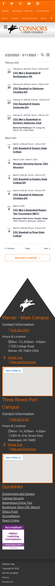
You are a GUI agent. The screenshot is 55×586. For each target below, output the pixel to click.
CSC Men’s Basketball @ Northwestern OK (27, 74)
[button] (5, 27)
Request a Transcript (29, 18)
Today (27, 248)
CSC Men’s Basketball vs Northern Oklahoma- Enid (27, 121)
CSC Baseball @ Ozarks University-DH (26, 105)
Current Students (42, 11)
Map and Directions (23, 362)
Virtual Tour (15, 357)
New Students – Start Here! (22, 11)
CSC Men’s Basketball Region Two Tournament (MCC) (29, 211)
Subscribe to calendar (26, 257)
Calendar (5, 11)
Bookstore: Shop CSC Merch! (21, 507)
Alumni (4, 18)
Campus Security (13, 498)
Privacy (5, 577)
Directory (14, 18)
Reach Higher (11, 520)
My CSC (44, 18)
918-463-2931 (20, 330)
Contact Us (7, 582)
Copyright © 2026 (10, 568)
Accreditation (11, 516)
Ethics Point (10, 511)
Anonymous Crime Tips (17, 502)
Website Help (8, 564)
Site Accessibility (10, 573)
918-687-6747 (20, 419)
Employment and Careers (18, 494)
